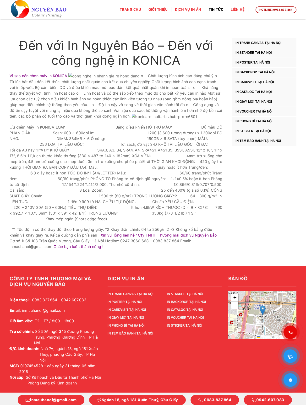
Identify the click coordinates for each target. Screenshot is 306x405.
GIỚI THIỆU (158, 9)
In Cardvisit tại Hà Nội (254, 82)
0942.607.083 (270, 400)
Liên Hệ (238, 9)
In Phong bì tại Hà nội (254, 121)
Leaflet (265, 337)
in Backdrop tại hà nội (255, 72)
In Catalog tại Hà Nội (253, 92)
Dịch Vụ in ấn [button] (188, 9)
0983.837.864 (217, 400)
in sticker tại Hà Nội (253, 131)
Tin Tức (216, 9)
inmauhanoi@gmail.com (53, 400)
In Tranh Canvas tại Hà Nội (258, 43)
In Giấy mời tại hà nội (253, 101)
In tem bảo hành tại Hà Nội (258, 141)
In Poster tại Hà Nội (252, 62)
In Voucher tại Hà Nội (254, 111)
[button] (263, 310)
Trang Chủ (130, 9)
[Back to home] (39, 10)
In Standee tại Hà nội (253, 52)
